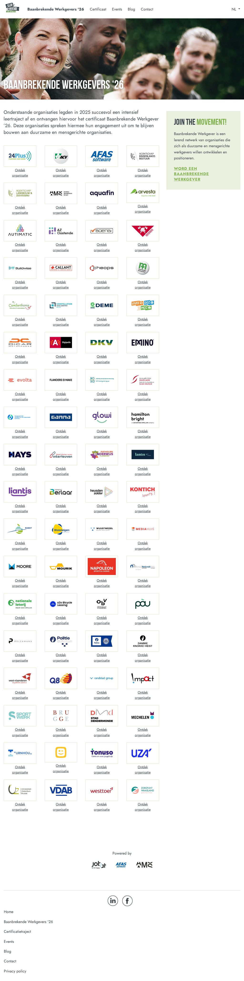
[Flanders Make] (61, 380)
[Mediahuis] (142, 529)
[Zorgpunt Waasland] (142, 790)
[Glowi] (101, 417)
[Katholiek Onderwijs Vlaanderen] (101, 454)
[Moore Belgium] (20, 566)
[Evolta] (20, 380)
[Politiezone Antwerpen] (101, 641)
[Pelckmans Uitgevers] (20, 641)
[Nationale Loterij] (20, 604)
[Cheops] (101, 268)
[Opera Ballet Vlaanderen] (101, 604)
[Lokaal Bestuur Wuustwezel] (101, 529)
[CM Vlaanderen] (142, 268)
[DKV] (101, 343)
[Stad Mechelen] (142, 716)
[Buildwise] (20, 268)
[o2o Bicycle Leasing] (61, 604)
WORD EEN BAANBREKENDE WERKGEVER (191, 174)
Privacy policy (15, 971)
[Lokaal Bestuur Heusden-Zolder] (101, 492)
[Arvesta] (142, 193)
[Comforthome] (20, 305)
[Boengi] (101, 231)
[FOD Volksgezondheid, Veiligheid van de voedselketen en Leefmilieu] (20, 417)
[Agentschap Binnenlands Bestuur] (142, 156)
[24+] (20, 156)
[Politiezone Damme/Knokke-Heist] (142, 641)
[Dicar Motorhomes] (20, 343)
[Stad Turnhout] (20, 753)
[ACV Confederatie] (61, 156)
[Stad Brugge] (61, 716)
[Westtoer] (101, 790)
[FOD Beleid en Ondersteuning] (101, 380)
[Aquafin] (101, 193)
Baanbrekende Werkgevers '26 (28, 921)
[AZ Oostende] (61, 231)
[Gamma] (61, 417)
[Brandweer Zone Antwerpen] (142, 231)
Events (117, 9)
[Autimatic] (20, 231)
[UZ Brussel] (20, 790)
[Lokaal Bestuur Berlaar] (61, 492)
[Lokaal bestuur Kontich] (142, 492)
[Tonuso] (101, 753)
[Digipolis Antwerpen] (61, 343)
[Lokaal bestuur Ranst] (20, 529)
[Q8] (61, 678)
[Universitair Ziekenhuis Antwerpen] (142, 753)
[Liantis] (20, 492)
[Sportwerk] (20, 716)
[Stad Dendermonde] (101, 716)
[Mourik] (61, 566)
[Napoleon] (101, 566)
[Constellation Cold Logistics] (61, 305)
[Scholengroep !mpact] (142, 678)
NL (234, 9)
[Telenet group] (61, 752)
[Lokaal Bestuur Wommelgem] (61, 529)
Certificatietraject (17, 931)
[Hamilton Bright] (142, 417)
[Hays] (20, 454)
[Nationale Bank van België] (142, 566)
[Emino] (142, 343)
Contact (147, 9)
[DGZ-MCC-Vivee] (142, 305)
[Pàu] (142, 604)
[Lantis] (142, 454)
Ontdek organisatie (20, 173)
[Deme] (101, 305)
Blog (131, 9)
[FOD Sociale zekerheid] (142, 380)
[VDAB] (61, 790)
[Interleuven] (61, 454)
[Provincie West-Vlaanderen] (20, 678)
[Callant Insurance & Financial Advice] (61, 268)
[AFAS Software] (101, 156)
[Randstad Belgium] (101, 678)
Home (8, 911)
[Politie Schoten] (61, 641)
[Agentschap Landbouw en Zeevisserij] (20, 193)
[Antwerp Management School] (61, 193)
